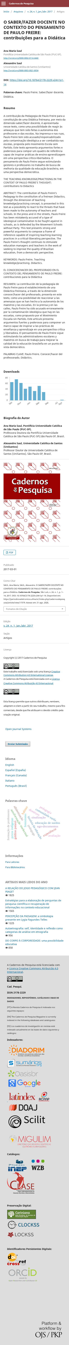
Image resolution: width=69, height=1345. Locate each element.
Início (6, 11)
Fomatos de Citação (16, 609)
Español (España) (15, 770)
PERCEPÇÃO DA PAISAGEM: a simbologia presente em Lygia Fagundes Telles (29, 917)
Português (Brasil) (16, 785)
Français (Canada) (16, 775)
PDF (10, 552)
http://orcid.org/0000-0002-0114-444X (21, 58)
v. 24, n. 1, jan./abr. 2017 (39, 11)
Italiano (9, 780)
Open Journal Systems (18, 729)
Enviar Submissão (18, 744)
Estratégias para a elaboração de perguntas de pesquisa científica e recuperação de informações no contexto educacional (33, 904)
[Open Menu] (3, 3)
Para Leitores (12, 862)
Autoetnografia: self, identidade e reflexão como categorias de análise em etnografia (34, 930)
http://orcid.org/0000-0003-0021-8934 (21, 70)
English (9, 764)
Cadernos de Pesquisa (21, 3)
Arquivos (18, 11)
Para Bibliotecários (15, 867)
